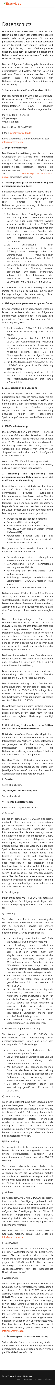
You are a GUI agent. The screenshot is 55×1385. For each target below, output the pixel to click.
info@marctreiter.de (20, 133)
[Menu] (46, 4)
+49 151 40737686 (24, 1379)
